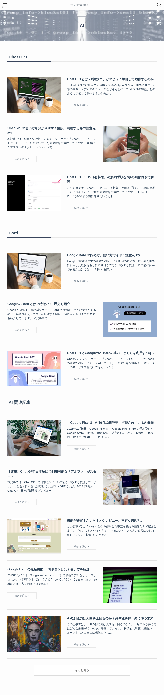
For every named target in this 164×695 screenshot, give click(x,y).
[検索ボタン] (159, 5)
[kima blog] (82, 5)
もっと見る (82, 670)
